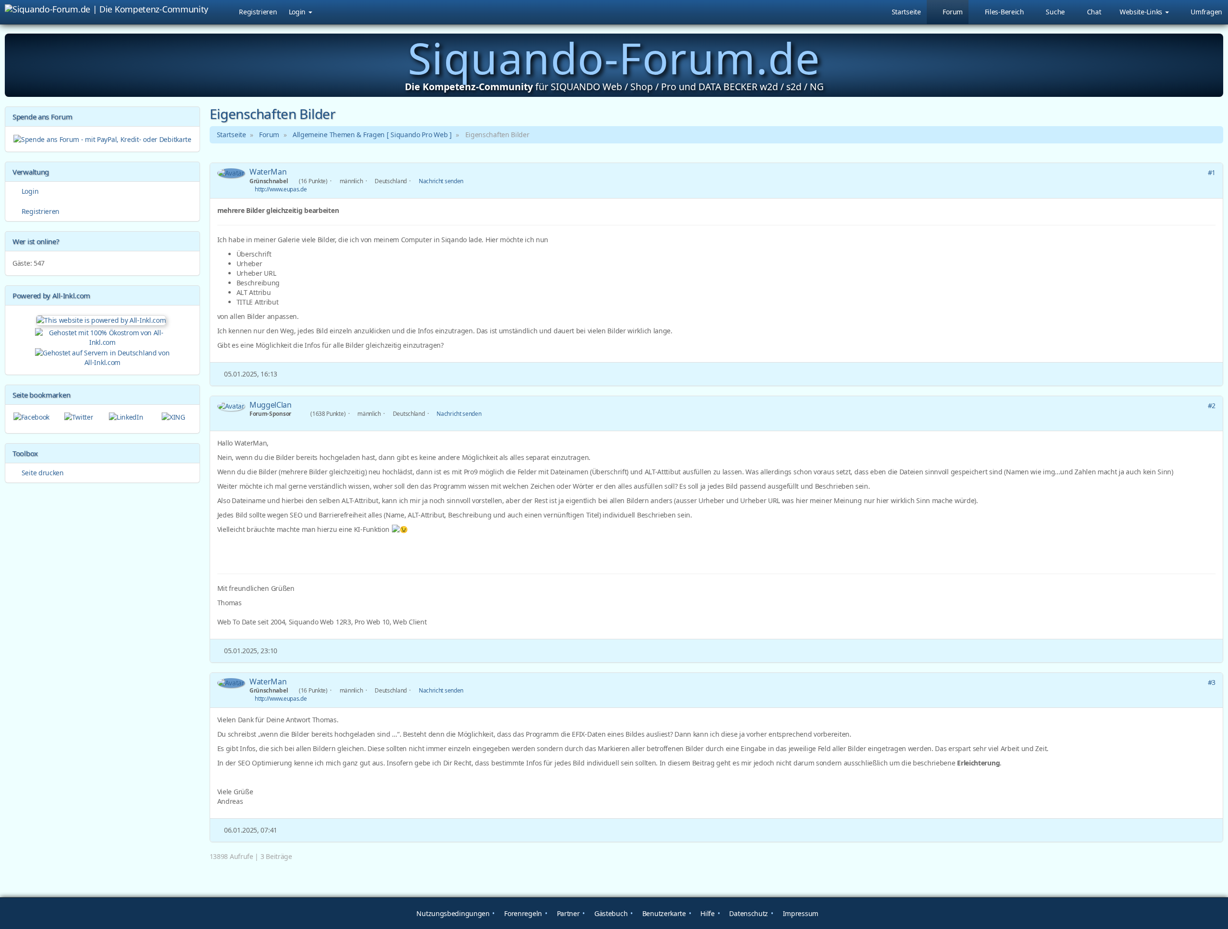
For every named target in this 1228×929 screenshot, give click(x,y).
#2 (1212, 405)
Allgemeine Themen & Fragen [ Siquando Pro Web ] (372, 134)
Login (298, 11)
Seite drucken (42, 472)
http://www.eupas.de (281, 189)
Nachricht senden (441, 181)
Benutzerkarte (663, 913)
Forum (269, 134)
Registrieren (258, 11)
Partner (567, 913)
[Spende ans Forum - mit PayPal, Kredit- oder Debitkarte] (102, 138)
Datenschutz (748, 913)
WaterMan (268, 171)
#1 (1212, 172)
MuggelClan (270, 405)
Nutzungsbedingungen (452, 913)
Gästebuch (609, 913)
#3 (1212, 682)
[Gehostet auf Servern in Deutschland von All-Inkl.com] (102, 356)
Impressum (799, 913)
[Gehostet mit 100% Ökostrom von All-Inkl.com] (102, 336)
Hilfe (707, 913)
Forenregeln (522, 913)
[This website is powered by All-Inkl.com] (102, 319)
